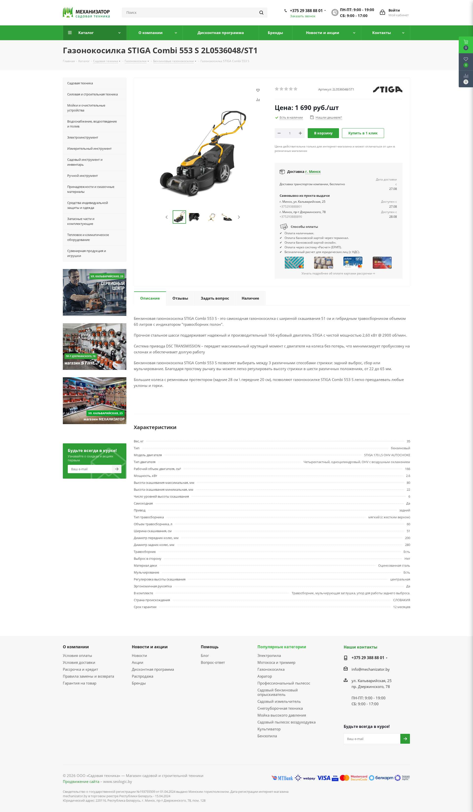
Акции (137, 662)
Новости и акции (150, 647)
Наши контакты (360, 647)
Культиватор (269, 728)
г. (313, 171)
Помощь (210, 647)
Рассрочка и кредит (80, 669)
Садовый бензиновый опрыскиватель (277, 692)
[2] (281, 89)
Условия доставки (79, 662)
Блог (205, 655)
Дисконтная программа (153, 669)
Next (238, 217)
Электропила (269, 655)
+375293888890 (291, 217)
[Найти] (261, 13)
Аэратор (264, 676)
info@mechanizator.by (371, 669)
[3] (286, 89)
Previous (166, 217)
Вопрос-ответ (213, 662)
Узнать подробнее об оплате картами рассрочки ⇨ (338, 273)
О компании (76, 647)
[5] (295, 89)
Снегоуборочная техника (280, 708)
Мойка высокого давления (281, 715)
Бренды (139, 683)
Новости (139, 655)
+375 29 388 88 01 (306, 10)
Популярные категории (281, 647)
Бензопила (267, 735)
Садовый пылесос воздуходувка (286, 722)
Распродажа (142, 676)
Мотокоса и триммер (276, 662)
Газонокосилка (271, 669)
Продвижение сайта (81, 781)
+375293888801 (291, 206)
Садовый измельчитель (279, 701)
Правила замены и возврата (88, 676)
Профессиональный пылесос (283, 683)
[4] (291, 89)
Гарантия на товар (79, 683)
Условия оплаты (77, 655)
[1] (277, 89)
